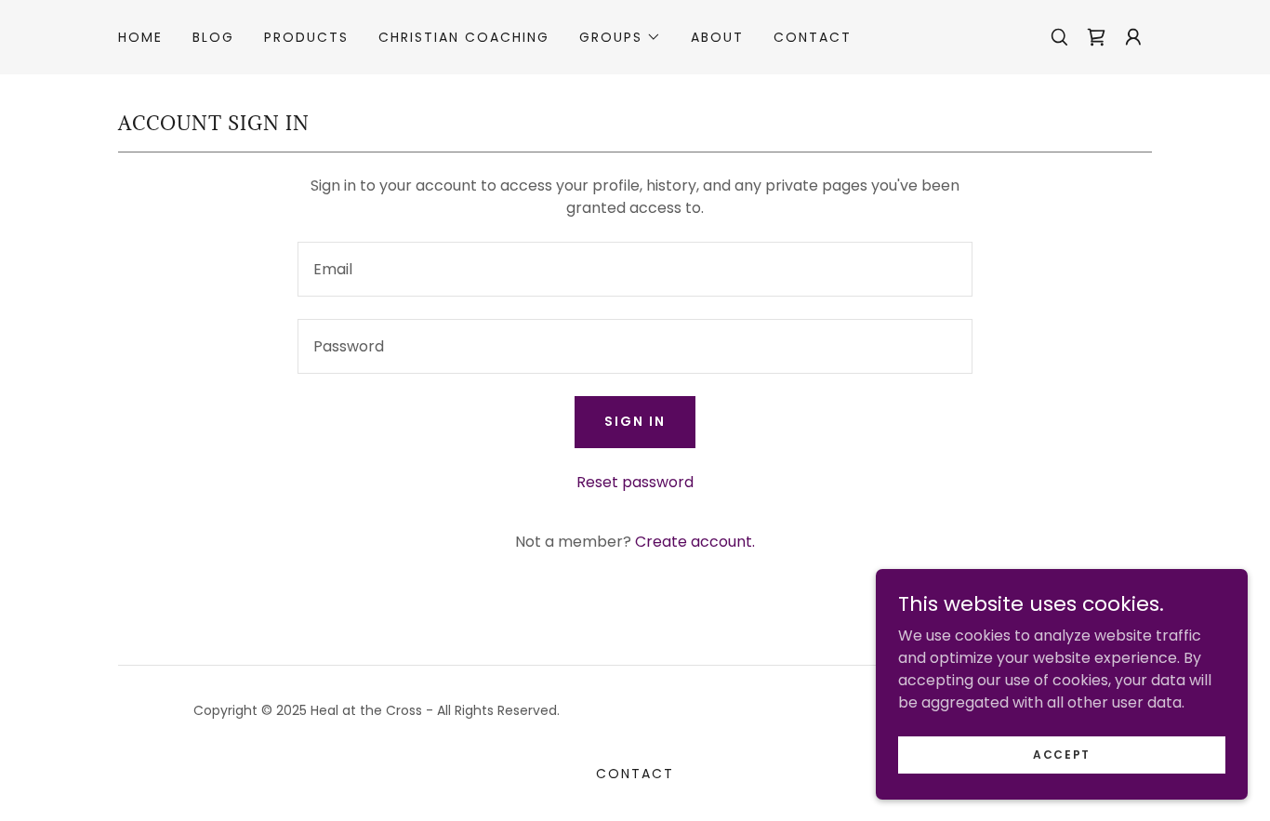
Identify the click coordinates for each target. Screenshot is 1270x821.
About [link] (717, 37)
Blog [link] (213, 37)
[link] (1096, 37)
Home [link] (140, 37)
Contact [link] (813, 37)
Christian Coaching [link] (463, 37)
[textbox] (635, 269)
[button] (620, 37)
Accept (1062, 753)
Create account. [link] (695, 541)
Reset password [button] (635, 482)
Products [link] (306, 37)
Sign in (635, 421)
